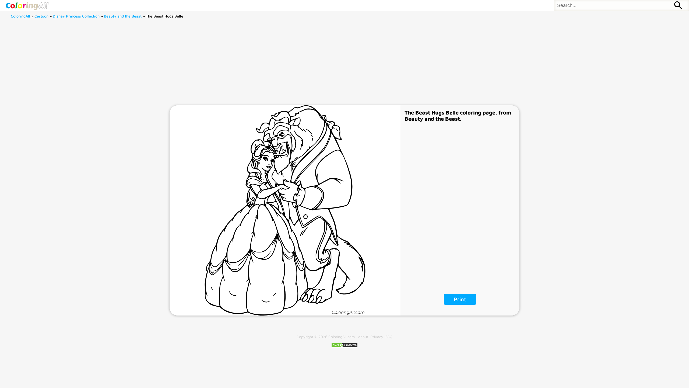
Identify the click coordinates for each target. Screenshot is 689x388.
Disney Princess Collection (76, 16)
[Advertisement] (344, 65)
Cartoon (41, 16)
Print (460, 299)
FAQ (388, 336)
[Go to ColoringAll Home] (27, 5)
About (363, 336)
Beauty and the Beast (123, 16)
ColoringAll (20, 16)
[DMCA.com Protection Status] (344, 346)
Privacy (376, 336)
